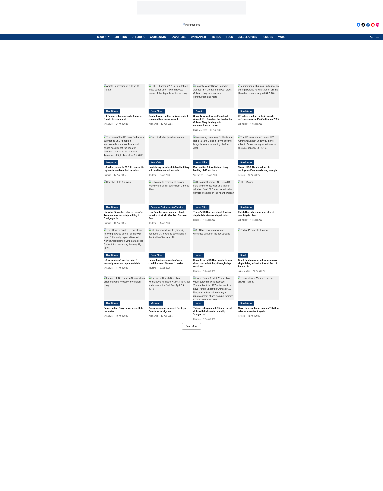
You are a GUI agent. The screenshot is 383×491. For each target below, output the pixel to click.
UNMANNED (198, 36)
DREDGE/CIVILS (247, 36)
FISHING (216, 36)
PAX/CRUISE (178, 36)
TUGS (229, 36)
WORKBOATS (158, 36)
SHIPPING (120, 36)
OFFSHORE (138, 36)
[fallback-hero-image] (124, 96)
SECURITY (103, 36)
